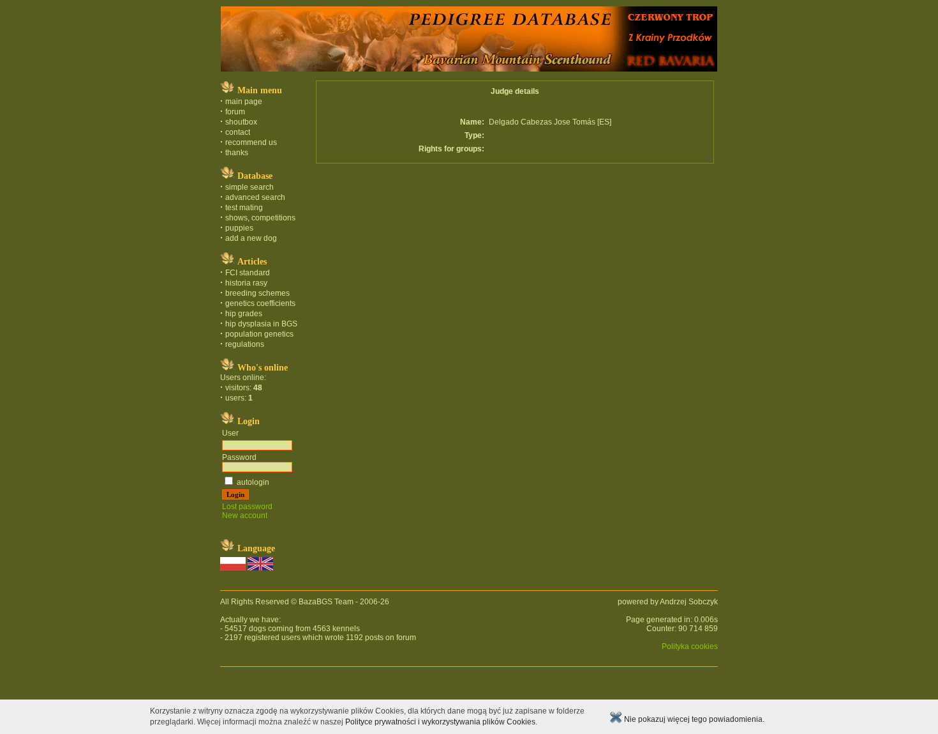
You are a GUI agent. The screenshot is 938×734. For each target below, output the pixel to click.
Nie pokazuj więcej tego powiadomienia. (693, 719)
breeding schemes (257, 293)
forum (235, 111)
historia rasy (246, 283)
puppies (239, 228)
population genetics (259, 334)
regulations (244, 344)
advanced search (255, 197)
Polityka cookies (690, 646)
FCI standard (247, 272)
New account (244, 515)
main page (243, 101)
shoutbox (241, 122)
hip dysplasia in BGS (261, 323)
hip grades (243, 313)
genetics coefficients (260, 303)
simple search (249, 187)
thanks (236, 152)
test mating (244, 207)
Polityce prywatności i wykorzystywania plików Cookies (440, 721)
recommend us (251, 142)
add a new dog (251, 238)
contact (237, 132)
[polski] (233, 567)
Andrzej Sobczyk (689, 601)
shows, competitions (260, 217)
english (11, 691)
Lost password (247, 506)
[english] (260, 567)
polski (6, 691)
